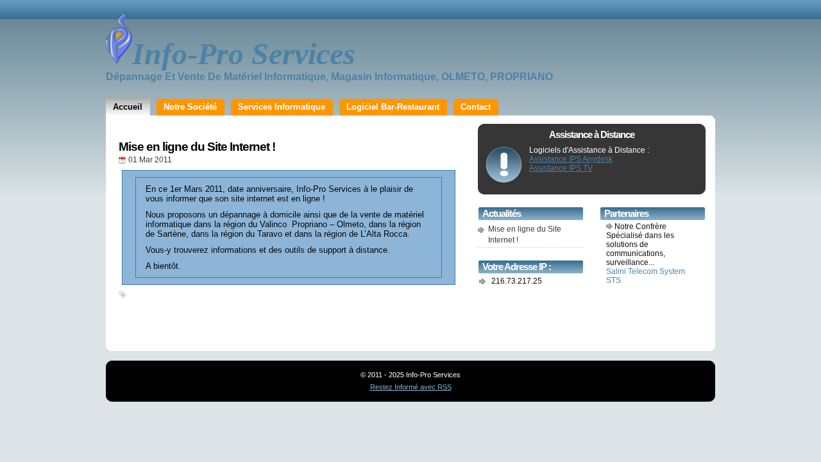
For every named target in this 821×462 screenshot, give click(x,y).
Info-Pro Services (243, 54)
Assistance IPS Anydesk (571, 159)
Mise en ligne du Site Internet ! (197, 146)
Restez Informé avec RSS (411, 387)
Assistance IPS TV (561, 168)
